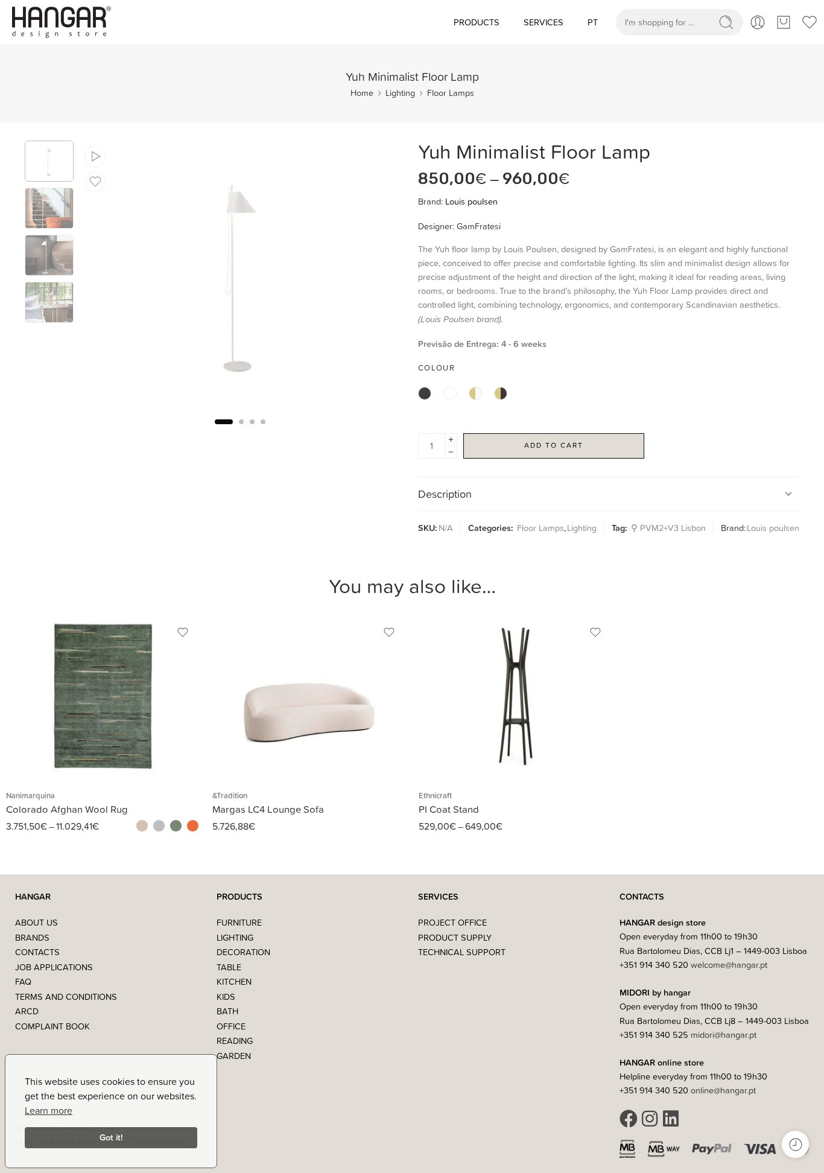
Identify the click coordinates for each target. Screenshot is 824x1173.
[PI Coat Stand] (516, 696)
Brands (32, 937)
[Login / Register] (757, 22)
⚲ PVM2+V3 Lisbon (668, 527)
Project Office (452, 922)
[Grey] (159, 826)
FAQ (23, 981)
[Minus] (451, 452)
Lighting (400, 92)
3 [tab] (252, 432)
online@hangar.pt (723, 1090)
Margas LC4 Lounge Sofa (268, 809)
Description (445, 493)
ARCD (27, 1011)
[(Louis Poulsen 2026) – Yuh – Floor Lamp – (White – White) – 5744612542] (49, 161)
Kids (226, 996)
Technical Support (461, 952)
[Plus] (451, 439)
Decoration (243, 952)
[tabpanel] (240, 277)
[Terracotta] (193, 826)
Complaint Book (52, 1026)
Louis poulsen (471, 201)
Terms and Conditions (66, 996)
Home (361, 92)
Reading (235, 1040)
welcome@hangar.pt (729, 964)
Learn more (48, 1110)
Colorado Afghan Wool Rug (67, 809)
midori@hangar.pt (723, 1034)
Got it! (111, 1137)
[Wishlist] (95, 181)
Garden (234, 1055)
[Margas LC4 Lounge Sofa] (309, 696)
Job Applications (54, 967)
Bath (227, 1011)
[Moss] (176, 826)
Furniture (239, 922)
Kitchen (234, 981)
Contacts (37, 952)
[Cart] (783, 22)
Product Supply (455, 937)
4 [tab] (263, 432)
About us (36, 922)
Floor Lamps (450, 92)
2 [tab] (241, 432)
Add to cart (553, 445)
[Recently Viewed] (795, 1144)
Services (543, 22)
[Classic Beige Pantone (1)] (142, 826)
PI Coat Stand (449, 809)
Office (231, 1026)
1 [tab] (224, 432)
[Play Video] (95, 156)
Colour (436, 367)
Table (229, 967)
